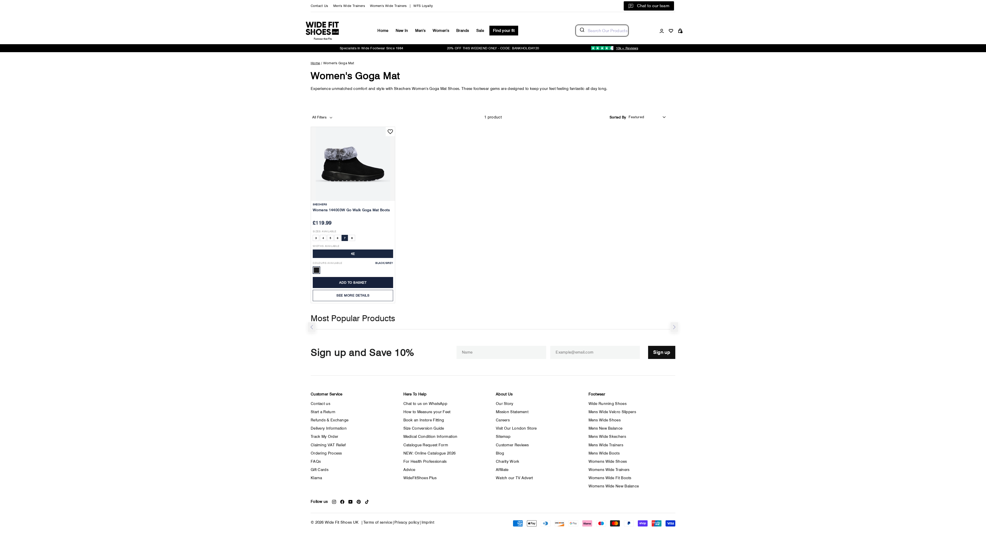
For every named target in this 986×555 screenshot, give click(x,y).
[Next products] (674, 327)
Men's (420, 30)
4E (353, 254)
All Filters (320, 117)
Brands (462, 30)
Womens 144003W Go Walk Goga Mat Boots (351, 210)
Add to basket (352, 282)
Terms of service (377, 522)
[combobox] (602, 30)
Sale (480, 30)
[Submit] (582, 30)
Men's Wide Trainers (349, 6)
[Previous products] (312, 327)
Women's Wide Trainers (388, 6)
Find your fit (504, 30)
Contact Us (319, 6)
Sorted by (618, 117)
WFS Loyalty (423, 6)
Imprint (428, 522)
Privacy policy (406, 522)
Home (382, 30)
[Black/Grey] (316, 270)
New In (402, 30)
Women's (441, 30)
